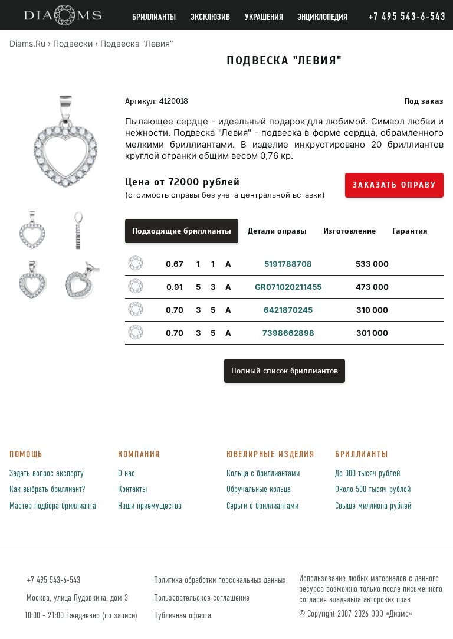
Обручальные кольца (258, 490)
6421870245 (288, 309)
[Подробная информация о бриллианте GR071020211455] (430, 286)
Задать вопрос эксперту (46, 474)
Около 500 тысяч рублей (373, 490)
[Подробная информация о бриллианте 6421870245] (430, 309)
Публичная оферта (182, 615)
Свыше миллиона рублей (373, 506)
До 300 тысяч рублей (367, 474)
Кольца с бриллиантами (263, 474)
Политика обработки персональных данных (219, 580)
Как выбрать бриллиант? (47, 490)
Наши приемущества (150, 506)
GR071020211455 (288, 286)
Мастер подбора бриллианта (52, 506)
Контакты (132, 490)
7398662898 (288, 332)
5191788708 (288, 263)
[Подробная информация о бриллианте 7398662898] (430, 332)
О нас (126, 474)
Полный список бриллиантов (284, 371)
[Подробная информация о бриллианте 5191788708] (430, 263)
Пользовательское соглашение (202, 598)
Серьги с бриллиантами (262, 506)
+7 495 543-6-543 (52, 580)
